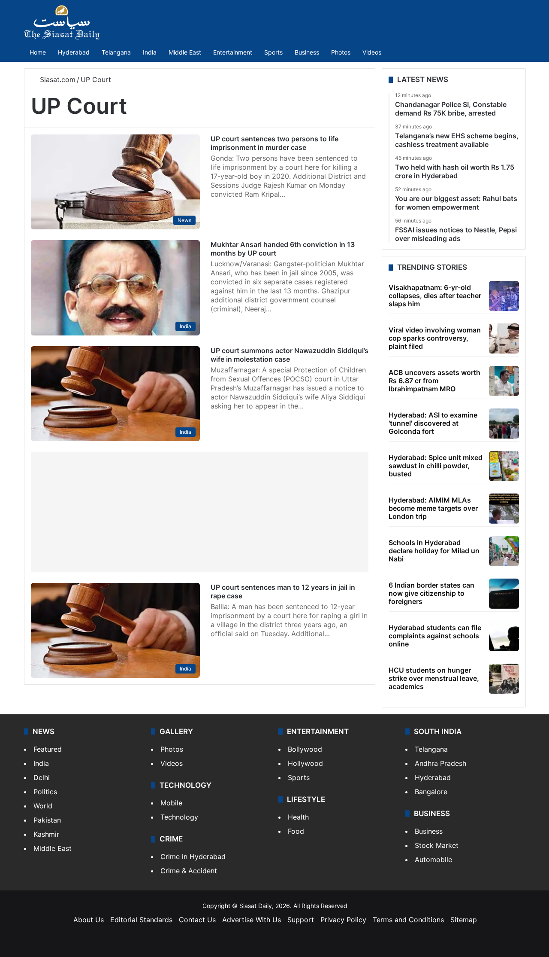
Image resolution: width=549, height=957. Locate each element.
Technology (179, 817)
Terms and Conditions (408, 919)
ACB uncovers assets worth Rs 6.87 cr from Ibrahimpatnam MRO (434, 380)
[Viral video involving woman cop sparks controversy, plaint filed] (504, 338)
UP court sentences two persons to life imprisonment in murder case (274, 143)
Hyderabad (74, 52)
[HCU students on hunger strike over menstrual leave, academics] (504, 679)
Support (300, 919)
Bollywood (305, 749)
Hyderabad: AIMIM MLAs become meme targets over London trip (433, 508)
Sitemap (463, 919)
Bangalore (431, 791)
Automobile (433, 859)
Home (38, 52)
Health (298, 817)
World (42, 806)
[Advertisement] (199, 512)
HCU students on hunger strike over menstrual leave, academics (434, 678)
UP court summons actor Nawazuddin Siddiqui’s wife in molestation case (289, 354)
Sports (273, 52)
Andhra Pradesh (440, 763)
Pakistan (47, 820)
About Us (88, 919)
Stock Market (437, 845)
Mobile (171, 803)
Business (307, 52)
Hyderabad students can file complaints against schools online (435, 635)
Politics (45, 791)
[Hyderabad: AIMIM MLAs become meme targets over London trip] (504, 509)
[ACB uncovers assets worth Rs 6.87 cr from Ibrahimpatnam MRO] (504, 381)
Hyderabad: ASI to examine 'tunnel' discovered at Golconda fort (433, 423)
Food (296, 831)
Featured (47, 749)
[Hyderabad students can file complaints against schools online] (504, 636)
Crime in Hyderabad (193, 856)
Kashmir (46, 834)
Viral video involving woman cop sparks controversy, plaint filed (435, 338)
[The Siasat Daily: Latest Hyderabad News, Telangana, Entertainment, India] (62, 22)
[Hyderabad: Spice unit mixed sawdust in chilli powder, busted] (504, 466)
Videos (371, 52)
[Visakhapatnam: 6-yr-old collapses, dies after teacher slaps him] (504, 296)
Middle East (185, 52)
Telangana (116, 52)
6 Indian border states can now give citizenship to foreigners (431, 593)
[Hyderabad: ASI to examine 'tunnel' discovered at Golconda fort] (504, 423)
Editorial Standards (141, 919)
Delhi (41, 777)
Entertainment (232, 52)
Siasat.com (56, 79)
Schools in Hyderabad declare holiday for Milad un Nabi (434, 550)
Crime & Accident (188, 870)
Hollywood (305, 763)
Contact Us (197, 919)
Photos (340, 52)
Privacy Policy (343, 919)
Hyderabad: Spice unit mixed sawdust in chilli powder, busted (436, 465)
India (150, 52)
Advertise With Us (251, 919)
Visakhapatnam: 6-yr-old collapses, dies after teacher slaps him (435, 295)
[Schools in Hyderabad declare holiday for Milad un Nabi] (504, 551)
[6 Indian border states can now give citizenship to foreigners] (504, 594)
